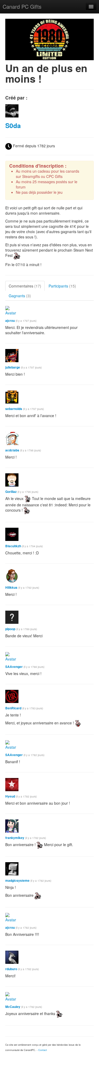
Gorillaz (11, 491)
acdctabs (12, 450)
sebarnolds (13, 409)
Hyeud (10, 796)
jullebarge (12, 367)
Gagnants (20, 295)
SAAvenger (14, 666)
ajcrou (10, 320)
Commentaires (25, 286)
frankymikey (14, 838)
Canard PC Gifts (22, 6)
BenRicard (13, 708)
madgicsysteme (17, 880)
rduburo (11, 969)
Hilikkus (11, 587)
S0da (13, 125)
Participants (62, 286)
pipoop (10, 629)
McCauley (12, 1006)
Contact (42, 1050)
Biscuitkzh (13, 546)
